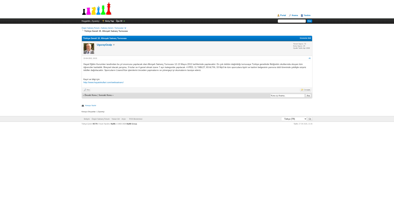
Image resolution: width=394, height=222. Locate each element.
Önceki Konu (90, 95)
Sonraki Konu (105, 95)
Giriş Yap (109, 21)
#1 (310, 58)
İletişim (87, 119)
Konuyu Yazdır (90, 105)
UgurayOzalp (104, 44)
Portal (283, 15)
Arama (295, 15)
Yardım (307, 15)
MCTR (95, 124)
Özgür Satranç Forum (90, 28)
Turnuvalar (119, 28)
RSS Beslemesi (135, 119)
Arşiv (124, 119)
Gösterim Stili (305, 38)
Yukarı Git (116, 119)
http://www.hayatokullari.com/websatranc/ (103, 82)
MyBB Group (132, 124)
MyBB (113, 124)
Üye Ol (119, 21)
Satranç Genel (107, 28)
